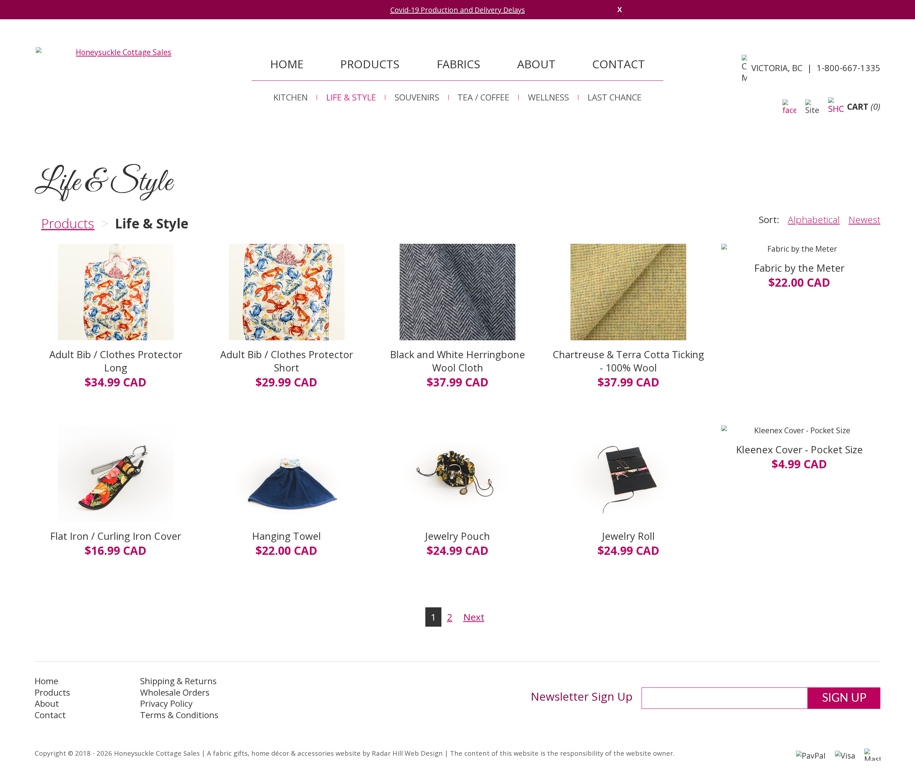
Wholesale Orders (174, 692)
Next (473, 617)
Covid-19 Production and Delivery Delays (457, 10)
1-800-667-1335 (848, 68)
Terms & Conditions (179, 715)
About (536, 63)
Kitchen (290, 97)
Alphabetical (814, 219)
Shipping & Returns (178, 681)
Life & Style (351, 97)
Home (286, 63)
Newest (864, 219)
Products (370, 63)
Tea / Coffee (483, 97)
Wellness (548, 97)
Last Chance (615, 97)
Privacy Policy (166, 703)
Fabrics (458, 63)
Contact (618, 63)
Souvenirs (417, 97)
